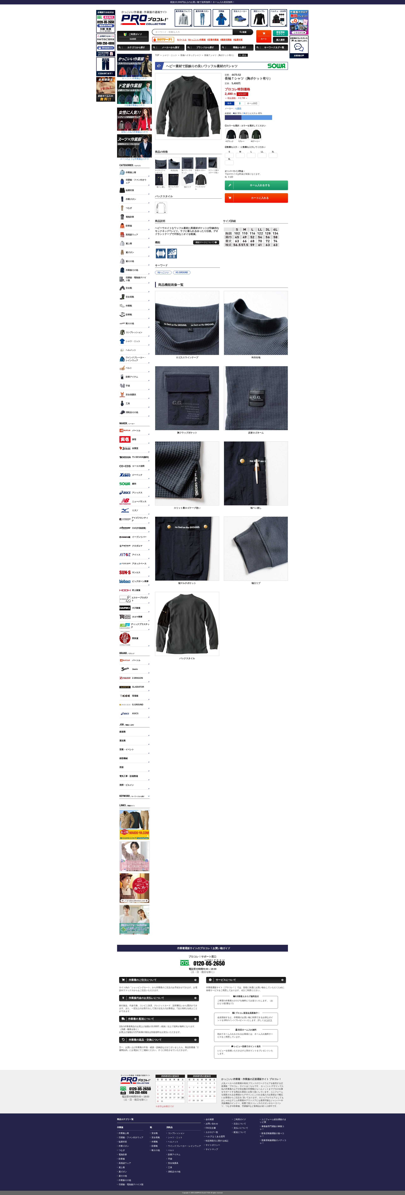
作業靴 (155, 1142)
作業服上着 (124, 1133)
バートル (182, 39)
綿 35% (238, 113)
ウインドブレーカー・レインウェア (184, 1146)
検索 (244, 32)
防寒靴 (155, 1146)
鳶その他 (123, 1176)
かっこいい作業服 (197, 39)
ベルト (171, 1150)
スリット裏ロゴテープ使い (213, 171)
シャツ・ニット (170, 55)
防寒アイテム (174, 1155)
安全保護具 (173, 1163)
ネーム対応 (252, 103)
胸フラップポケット (187, 171)
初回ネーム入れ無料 (246, 1030)
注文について (240, 1124)
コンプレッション (176, 1133)
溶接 (121, 767)
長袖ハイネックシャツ (190, 55)
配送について (240, 1132)
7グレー (241, 141)
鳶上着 (122, 1167)
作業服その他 (125, 1180)
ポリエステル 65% (253, 113)
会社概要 (210, 1119)
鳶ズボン (123, 1172)
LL (262, 152)
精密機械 (123, 758)
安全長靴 (156, 1137)
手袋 (170, 1159)
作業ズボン (124, 1146)
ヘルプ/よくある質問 (215, 1136)
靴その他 (156, 1150)
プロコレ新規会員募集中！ (247, 1013)
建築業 (122, 732)
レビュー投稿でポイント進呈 (247, 1046)
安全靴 (155, 1133)
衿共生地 (174, 170)
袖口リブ (187, 187)
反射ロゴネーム (200, 171)
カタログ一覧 (212, 1132)
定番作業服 (213, 39)
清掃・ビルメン (126, 785)
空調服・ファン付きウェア (131, 1137)
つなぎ (122, 1150)
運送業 (122, 740)
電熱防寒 (123, 1155)
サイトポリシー (213, 1145)
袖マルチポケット (173, 188)
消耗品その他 (174, 1172)
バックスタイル (200, 188)
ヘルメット (173, 1142)
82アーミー (255, 141)
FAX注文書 (211, 1128)
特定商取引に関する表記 (217, 1141)
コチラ (269, 1020)
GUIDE (135, 36)
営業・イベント (126, 749)
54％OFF (242, 94)
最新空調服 (226, 39)
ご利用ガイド (240, 1119)
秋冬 (229, 103)
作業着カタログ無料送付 (247, 996)
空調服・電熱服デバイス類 (131, 1184)
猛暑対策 (238, 39)
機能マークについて (205, 242)
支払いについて (241, 1128)
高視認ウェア (125, 1163)
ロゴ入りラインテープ (160, 171)
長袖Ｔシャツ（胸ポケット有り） (219, 55)
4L (229, 159)
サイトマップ (212, 1149)
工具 (170, 1167)
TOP (157, 55)
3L (273, 152)
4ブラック (230, 141)
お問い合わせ (212, 1124)
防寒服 (122, 1159)
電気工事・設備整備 (128, 776)
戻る (244, 55)
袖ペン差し (161, 187)
